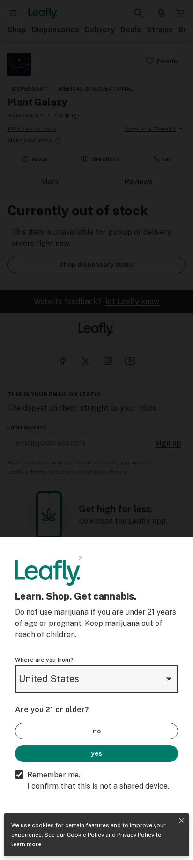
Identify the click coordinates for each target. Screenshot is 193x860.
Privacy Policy (135, 834)
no (97, 731)
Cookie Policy (85, 834)
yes (96, 753)
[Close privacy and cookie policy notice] (182, 820)
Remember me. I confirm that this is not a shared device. (98, 780)
